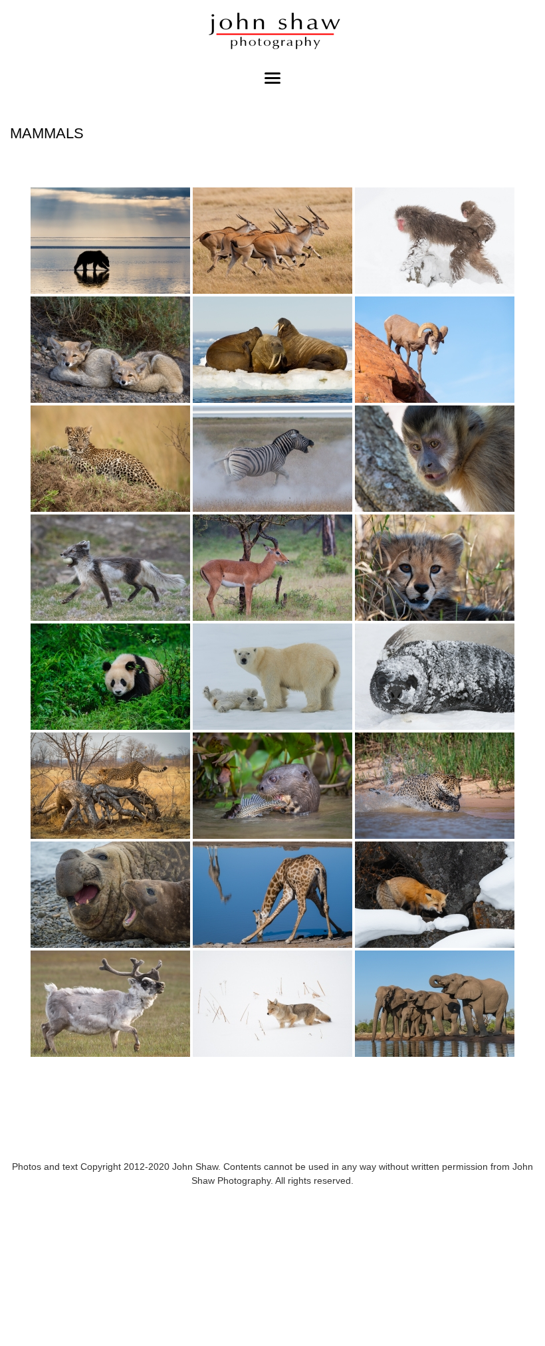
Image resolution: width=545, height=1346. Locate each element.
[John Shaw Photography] (272, 33)
